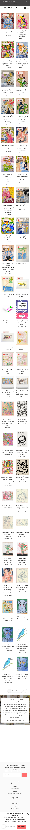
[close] (28, 814)
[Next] (25, 691)
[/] (12, 8)
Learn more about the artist (15, 720)
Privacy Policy (15, 811)
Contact (15, 803)
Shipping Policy (15, 806)
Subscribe (21, 827)
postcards (12, 817)
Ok (24, 775)
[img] (13, 798)
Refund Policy (15, 808)
